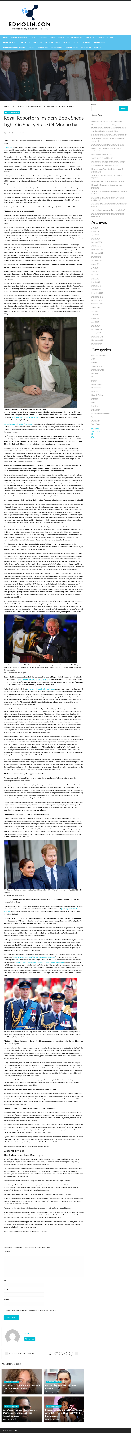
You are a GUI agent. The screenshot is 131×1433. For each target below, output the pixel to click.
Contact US (86, 48)
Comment (7, 1251)
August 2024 (95, 307)
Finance (101, 37)
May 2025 (95, 275)
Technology (43, 48)
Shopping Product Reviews (14, 48)
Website (6, 1299)
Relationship (99, 43)
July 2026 (94, 227)
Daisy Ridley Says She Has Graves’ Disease (61, 1386)
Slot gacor (95, 429)
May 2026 (95, 231)
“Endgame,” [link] (9, 147)
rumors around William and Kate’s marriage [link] (33, 679)
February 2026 (96, 242)
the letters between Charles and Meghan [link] (41, 689)
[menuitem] (5, 37)
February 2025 (96, 286)
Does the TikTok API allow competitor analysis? (108, 181)
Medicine (66, 43)
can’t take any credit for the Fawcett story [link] (18, 424)
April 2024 (95, 322)
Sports (31, 48)
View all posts (29, 1339)
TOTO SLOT (95, 431)
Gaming (110, 37)
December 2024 (97, 293)
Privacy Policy (72, 48)
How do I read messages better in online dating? (108, 162)
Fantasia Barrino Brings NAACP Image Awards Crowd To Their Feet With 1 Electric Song (63, 1413)
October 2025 (96, 257)
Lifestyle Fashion (52, 43)
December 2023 (97, 336)
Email (6, 1290)
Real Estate (86, 43)
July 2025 (94, 267)
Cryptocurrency (57, 37)
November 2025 (97, 253)
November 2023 (97, 340)
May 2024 (95, 318)
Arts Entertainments (19, 37)
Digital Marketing (74, 37)
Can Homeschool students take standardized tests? (109, 135)
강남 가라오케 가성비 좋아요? (102, 158)
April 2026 (95, 235)
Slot (92, 434)
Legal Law (37, 43)
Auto (34, 37)
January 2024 (96, 333)
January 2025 (96, 289)
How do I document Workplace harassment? (107, 121)
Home (5, 37)
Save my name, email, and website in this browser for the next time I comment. (31, 1310)
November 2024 (97, 296)
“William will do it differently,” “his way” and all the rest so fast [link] (33, 957)
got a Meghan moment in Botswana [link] (24, 417)
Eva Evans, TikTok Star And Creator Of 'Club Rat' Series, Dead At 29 (21, 1386)
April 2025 (95, 278)
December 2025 (97, 249)
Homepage (7, 106)
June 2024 (95, 315)
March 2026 (95, 238)
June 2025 (95, 271)
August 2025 (95, 264)
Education (90, 37)
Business (43, 37)
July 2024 (94, 311)
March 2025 (95, 282)
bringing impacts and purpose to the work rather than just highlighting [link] (39, 962)
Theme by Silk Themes (10, 1430)
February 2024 (96, 329)
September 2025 (97, 260)
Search (93, 105)
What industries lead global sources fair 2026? (107, 144)
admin (9, 133)
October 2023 (96, 344)
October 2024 (96, 300)
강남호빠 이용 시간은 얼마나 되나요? (104, 165)
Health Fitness (9, 43)
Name (6, 1280)
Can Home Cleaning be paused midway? (105, 131)
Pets (76, 43)
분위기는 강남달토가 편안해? (101, 154)
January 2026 (96, 246)
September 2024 (97, 304)
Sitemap (97, 48)
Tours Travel (57, 48)
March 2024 (95, 325)
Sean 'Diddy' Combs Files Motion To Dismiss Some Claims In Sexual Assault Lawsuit (20, 1413)
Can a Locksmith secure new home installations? (108, 210)
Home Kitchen (24, 43)
